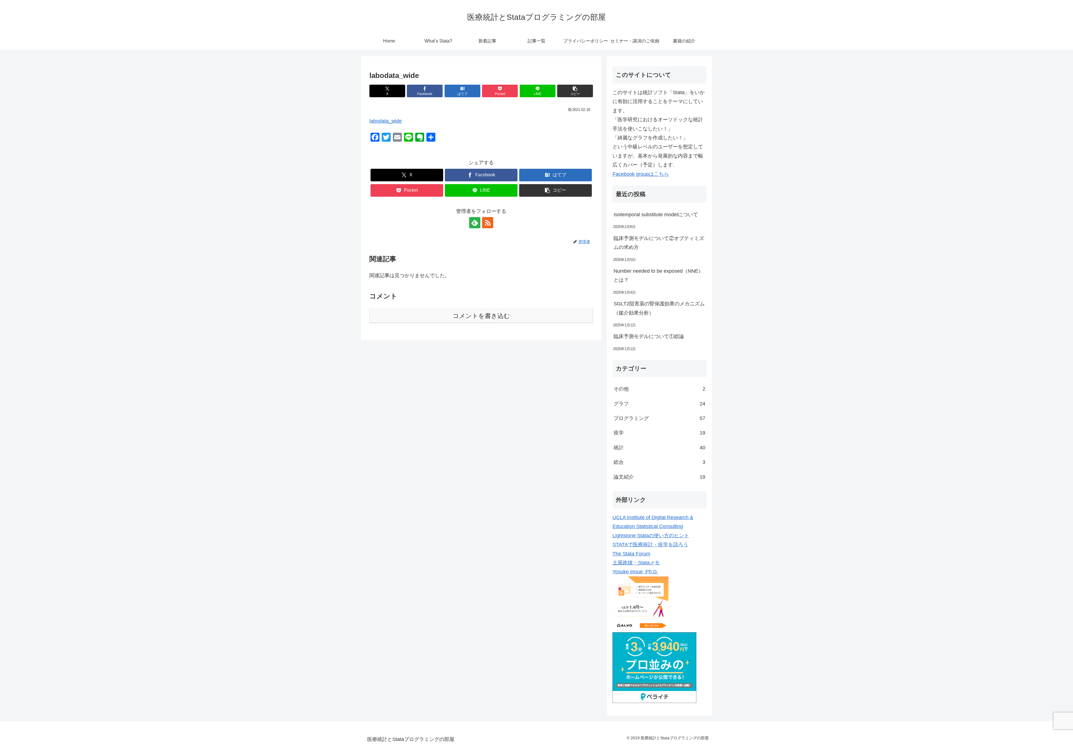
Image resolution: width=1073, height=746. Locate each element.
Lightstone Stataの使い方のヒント (651, 535)
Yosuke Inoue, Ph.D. (635, 571)
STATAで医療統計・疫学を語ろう (650, 544)
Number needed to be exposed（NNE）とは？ (658, 275)
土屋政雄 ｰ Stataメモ (636, 563)
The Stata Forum (631, 554)
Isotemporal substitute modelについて (656, 214)
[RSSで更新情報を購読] (487, 222)
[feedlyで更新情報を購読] (474, 222)
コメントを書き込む (481, 315)
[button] (575, 91)
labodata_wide (385, 121)
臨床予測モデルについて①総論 (649, 336)
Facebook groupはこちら (641, 174)
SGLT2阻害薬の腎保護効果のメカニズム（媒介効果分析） (659, 308)
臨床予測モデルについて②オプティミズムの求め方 (659, 243)
